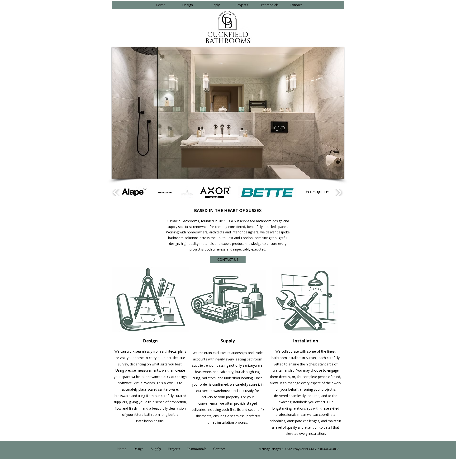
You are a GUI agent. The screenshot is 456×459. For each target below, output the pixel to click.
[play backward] (116, 192)
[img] (150, 300)
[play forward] (338, 192)
